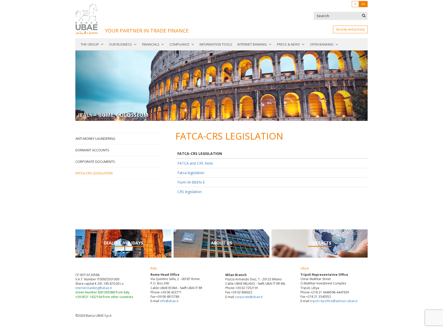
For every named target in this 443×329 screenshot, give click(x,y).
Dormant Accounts (92, 150)
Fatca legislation (190, 172)
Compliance (179, 44)
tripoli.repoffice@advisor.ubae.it (333, 301)
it (355, 4)
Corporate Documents (95, 161)
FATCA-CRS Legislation (94, 173)
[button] (97, 85)
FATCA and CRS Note (195, 163)
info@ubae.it (169, 301)
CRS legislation (189, 191)
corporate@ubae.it (249, 297)
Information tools (215, 44)
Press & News (288, 44)
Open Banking (322, 44)
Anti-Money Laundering (95, 138)
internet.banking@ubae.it (93, 288)
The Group (90, 44)
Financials (150, 44)
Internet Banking (252, 44)
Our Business (120, 44)
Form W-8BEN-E (191, 182)
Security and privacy (350, 29)
